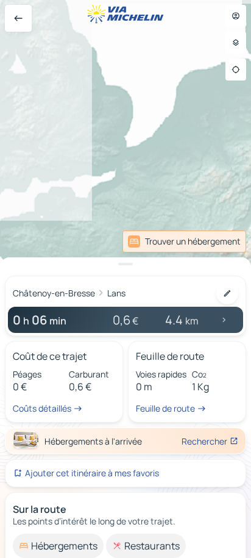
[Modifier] (227, 293)
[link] (184, 241)
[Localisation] (235, 69)
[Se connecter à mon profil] (235, 16)
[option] (58, 546)
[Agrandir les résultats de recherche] (125, 264)
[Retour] (18, 18)
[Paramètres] (235, 43)
